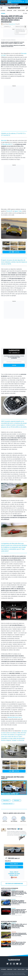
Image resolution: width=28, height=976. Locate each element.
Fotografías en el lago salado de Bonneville (12, 738)
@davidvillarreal (12, 24)
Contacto (5, 973)
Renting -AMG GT (14, 875)
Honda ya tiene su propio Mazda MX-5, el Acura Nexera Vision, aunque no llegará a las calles (12, 43)
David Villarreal (5, 24)
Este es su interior (11, 732)
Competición (9, 10)
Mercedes (4, 140)
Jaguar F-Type (18, 211)
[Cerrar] (26, 29)
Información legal (10, 973)
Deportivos (6, 800)
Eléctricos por (8, 4)
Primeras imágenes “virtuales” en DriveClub (12, 740)
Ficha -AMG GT (14, 863)
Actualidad (3, 10)
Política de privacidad (20, 973)
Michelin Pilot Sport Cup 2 (15, 717)
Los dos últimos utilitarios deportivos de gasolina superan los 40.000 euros (13, 46)
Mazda (2, 5)
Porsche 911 (9, 211)
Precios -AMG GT (14, 872)
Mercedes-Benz (7, 5)
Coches (13, 5)
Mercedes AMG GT (7, 803)
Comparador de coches (14, 873)
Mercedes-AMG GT (7, 144)
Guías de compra (21, 10)
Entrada (3, 13)
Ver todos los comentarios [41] (14, 883)
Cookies (15, 973)
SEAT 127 (17, 5)
